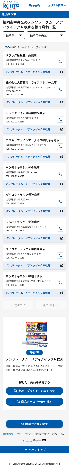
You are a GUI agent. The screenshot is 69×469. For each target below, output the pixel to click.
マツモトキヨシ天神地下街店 (24, 276)
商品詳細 (34, 352)
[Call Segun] (60, 62)
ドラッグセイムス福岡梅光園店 (25, 113)
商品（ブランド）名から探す (36, 390)
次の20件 (48, 305)
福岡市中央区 (38, 35)
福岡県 (28, 434)
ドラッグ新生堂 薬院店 (21, 55)
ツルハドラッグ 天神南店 (23, 221)
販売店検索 (8, 434)
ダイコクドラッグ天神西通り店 (25, 249)
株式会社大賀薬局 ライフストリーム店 (31, 82)
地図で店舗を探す (36, 423)
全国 (19, 434)
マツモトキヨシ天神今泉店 (23, 167)
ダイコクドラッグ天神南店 (23, 194)
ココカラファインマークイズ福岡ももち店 (32, 140)
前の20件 (20, 305)
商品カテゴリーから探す (36, 401)
